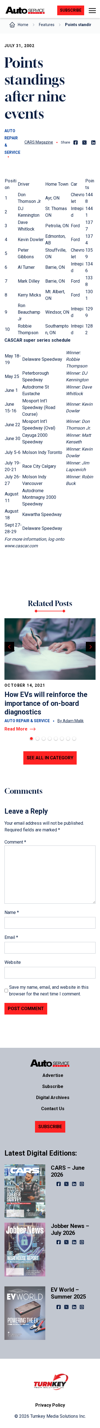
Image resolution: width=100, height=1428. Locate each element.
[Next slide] (91, 647)
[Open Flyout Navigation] (92, 10)
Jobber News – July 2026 (70, 1229)
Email (11, 937)
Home (23, 24)
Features (46, 24)
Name (11, 912)
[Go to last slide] (9, 647)
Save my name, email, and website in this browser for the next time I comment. (49, 991)
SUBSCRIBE (50, 1126)
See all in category (50, 757)
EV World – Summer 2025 (68, 1293)
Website (12, 962)
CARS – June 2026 (67, 1171)
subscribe (70, 10)
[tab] (31, 738)
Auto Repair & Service (12, 142)
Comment (15, 842)
